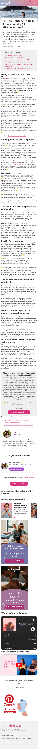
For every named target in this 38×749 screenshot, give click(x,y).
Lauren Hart (23, 46)
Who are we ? (22, 730)
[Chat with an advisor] (14, 609)
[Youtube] (17, 725)
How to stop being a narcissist (12, 422)
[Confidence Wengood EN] (14, 563)
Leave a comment (18, 483)
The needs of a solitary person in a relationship (19, 60)
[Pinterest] (20, 725)
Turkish (30, 738)
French (18, 738)
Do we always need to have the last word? (16, 420)
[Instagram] (14, 725)
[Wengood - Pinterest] (14, 715)
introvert (7, 78)
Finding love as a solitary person (14, 57)
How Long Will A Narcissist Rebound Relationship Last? (20, 505)
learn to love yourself (20, 164)
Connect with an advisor (18, 412)
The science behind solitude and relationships (18, 62)
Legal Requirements (7, 735)
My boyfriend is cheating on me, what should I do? (18, 425)
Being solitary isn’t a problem (13, 55)
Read (15, 517)
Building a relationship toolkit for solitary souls (18, 68)
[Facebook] (10, 725)
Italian (24, 738)
